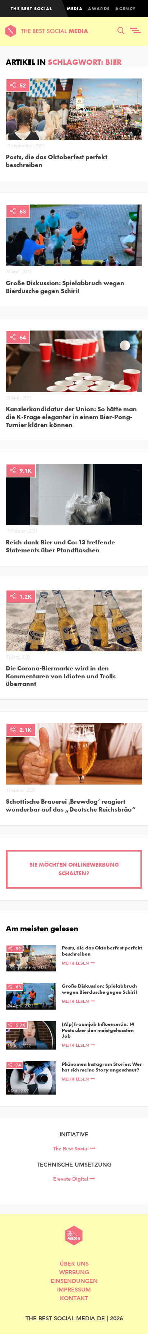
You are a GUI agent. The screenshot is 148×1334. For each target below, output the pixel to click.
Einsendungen (74, 1280)
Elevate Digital (71, 1179)
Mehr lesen (76, 963)
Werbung (74, 1272)
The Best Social (71, 1148)
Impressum (74, 1289)
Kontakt (74, 1298)
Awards (99, 9)
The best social (31, 9)
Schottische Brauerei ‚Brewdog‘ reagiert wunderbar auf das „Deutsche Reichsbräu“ (70, 805)
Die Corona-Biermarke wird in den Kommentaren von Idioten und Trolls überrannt (61, 676)
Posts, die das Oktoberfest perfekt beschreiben (56, 161)
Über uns (74, 1263)
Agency (125, 9)
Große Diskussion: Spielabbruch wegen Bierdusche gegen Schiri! (65, 287)
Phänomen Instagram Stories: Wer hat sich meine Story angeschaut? (102, 1067)
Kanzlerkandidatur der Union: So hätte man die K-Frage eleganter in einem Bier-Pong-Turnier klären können (71, 416)
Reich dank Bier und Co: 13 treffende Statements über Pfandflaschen (60, 546)
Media (75, 9)
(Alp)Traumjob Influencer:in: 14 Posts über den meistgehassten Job (98, 1030)
